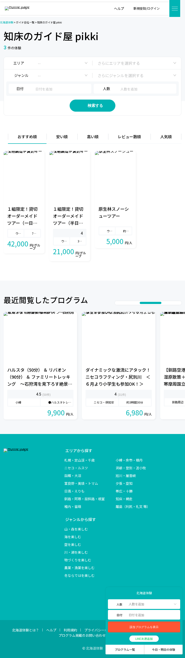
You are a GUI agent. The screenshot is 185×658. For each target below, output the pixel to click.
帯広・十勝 (124, 491)
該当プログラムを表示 (144, 627)
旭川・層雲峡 (126, 475)
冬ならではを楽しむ (79, 575)
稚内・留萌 (72, 506)
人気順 (166, 136)
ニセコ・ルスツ (76, 467)
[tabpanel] (40, 365)
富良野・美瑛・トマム (81, 483)
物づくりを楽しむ (77, 559)
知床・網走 (124, 498)
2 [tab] (122, 303)
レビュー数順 (129, 136)
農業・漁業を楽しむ (79, 567)
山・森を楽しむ (76, 529)
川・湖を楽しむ (76, 552)
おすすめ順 (27, 136)
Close (111, 592)
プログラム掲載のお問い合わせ (82, 635)
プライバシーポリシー (101, 630)
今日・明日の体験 (163, 649)
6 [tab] (150, 303)
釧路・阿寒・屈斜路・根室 (84, 498)
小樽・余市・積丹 (129, 460)
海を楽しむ (72, 536)
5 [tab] (137, 303)
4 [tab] (132, 303)
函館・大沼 (72, 475)
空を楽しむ (72, 544)
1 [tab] (118, 303)
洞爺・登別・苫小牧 (131, 467)
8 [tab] (168, 303)
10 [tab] (178, 303)
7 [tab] (163, 303)
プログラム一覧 (125, 649)
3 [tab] (127, 303)
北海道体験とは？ (25, 630)
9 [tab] (173, 303)
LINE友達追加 (144, 638)
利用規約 (70, 630)
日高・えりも (74, 491)
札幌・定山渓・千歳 (79, 460)
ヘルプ (51, 630)
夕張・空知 (124, 483)
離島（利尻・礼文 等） (133, 506)
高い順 (93, 136)
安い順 (62, 136)
